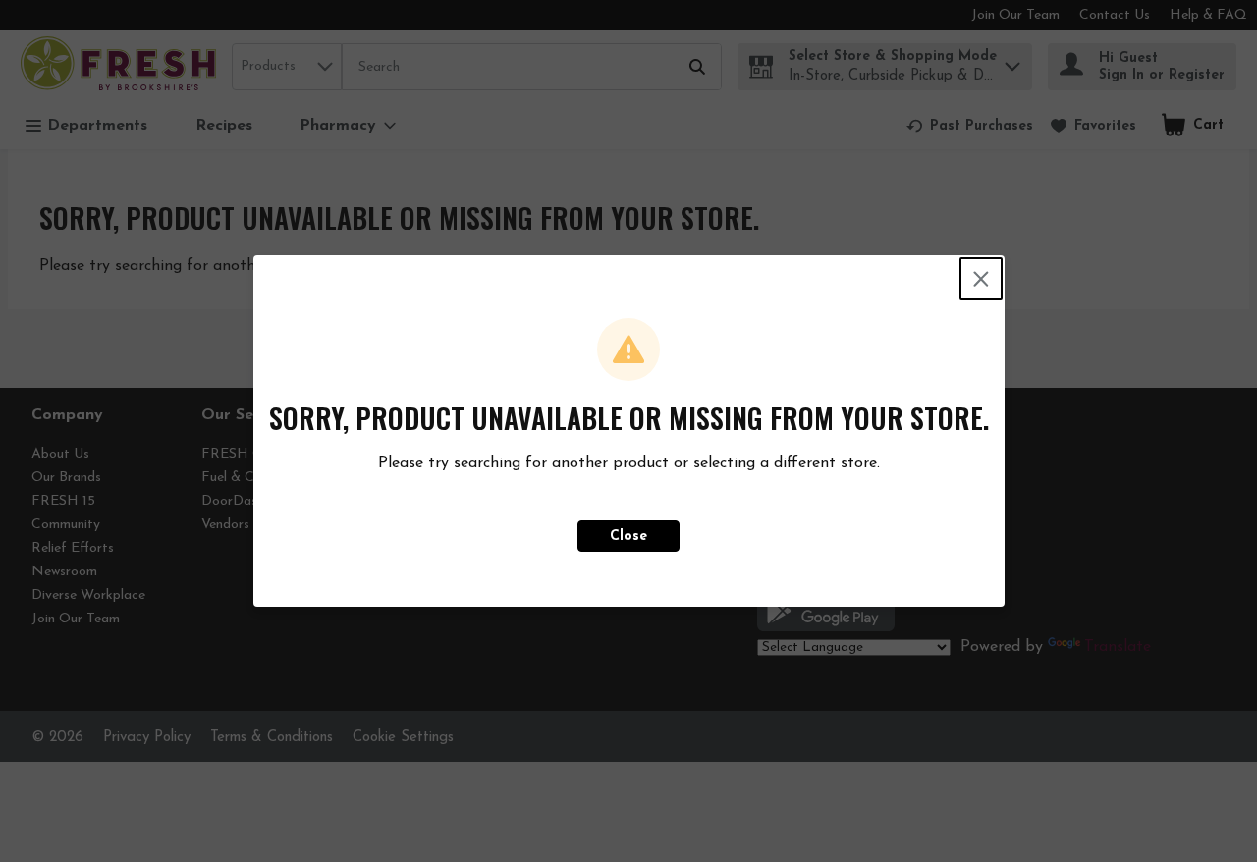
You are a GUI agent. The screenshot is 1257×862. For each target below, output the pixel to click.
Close (628, 536)
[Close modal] (981, 278)
